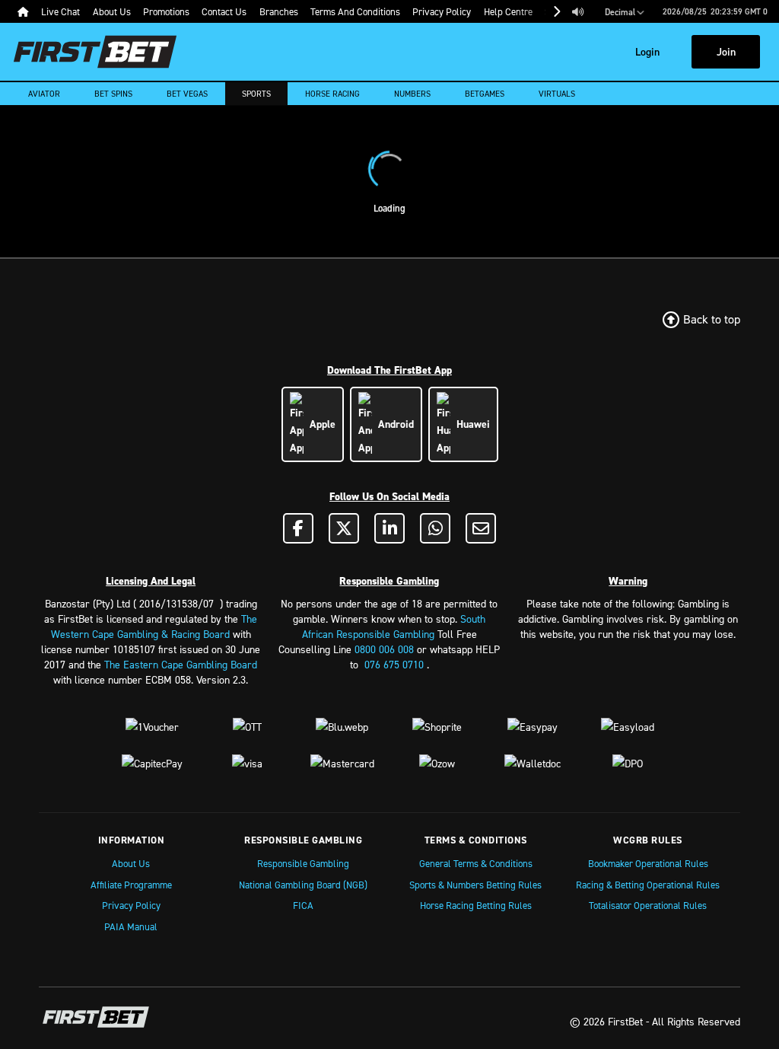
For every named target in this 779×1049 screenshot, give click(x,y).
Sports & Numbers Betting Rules (475, 884)
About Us (131, 863)
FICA (303, 905)
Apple (319, 424)
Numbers (412, 93)
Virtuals (557, 93)
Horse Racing (332, 93)
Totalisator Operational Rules (648, 905)
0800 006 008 (384, 648)
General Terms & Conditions (476, 863)
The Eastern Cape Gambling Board (180, 664)
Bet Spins (113, 93)
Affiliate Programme (131, 884)
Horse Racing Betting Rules (476, 905)
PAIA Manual (130, 926)
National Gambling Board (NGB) (303, 884)
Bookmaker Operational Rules (648, 863)
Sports (256, 93)
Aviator (44, 93)
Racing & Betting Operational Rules (648, 884)
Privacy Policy (131, 905)
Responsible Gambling (303, 863)
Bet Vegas (187, 93)
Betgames (484, 93)
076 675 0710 (394, 664)
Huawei (470, 424)
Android (393, 424)
